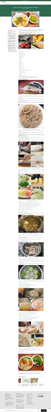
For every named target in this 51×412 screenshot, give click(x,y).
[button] (42, 376)
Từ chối (38, 410)
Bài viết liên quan (21, 376)
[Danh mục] (1, 1)
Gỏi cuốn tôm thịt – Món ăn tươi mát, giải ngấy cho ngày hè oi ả (22, 385)
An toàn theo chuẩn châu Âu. (25, 0)
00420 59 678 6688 (21, 408)
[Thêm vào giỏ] (12, 23)
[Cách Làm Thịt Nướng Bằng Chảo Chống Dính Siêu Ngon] (40, 380)
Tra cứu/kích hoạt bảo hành (30, 402)
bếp (37, 318)
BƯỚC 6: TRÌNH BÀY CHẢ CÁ (12, 51)
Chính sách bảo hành (29, 399)
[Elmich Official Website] (4, 1)
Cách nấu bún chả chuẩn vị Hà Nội (23, 210)
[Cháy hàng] (45, 23)
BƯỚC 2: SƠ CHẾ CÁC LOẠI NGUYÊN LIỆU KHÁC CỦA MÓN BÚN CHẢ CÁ (11, 46)
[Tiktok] (42, 396)
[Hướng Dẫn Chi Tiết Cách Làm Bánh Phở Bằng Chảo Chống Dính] (31, 380)
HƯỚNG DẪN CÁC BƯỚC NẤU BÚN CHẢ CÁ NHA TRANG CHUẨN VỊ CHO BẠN (12, 41)
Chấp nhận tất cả (44, 410)
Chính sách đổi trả (29, 400)
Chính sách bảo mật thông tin (30, 401)
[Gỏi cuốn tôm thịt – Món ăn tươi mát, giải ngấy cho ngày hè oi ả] (22, 380)
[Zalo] (44, 396)
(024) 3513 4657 (21, 397)
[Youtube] (40, 396)
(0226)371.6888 (10, 405)
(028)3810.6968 (21, 402)
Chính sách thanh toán (29, 403)
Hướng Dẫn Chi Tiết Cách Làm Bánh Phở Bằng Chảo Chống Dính (31, 385)
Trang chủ (2, 3)
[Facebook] (38, 396)
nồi (37, 171)
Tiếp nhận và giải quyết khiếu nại (30, 404)
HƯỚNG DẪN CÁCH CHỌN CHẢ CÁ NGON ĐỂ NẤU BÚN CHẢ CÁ (12, 39)
